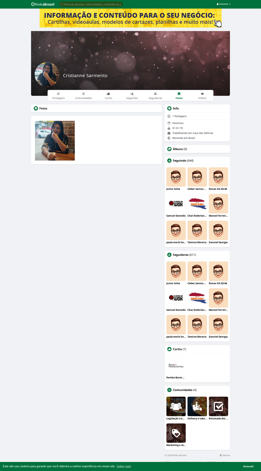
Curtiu (177, 349)
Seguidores (181, 254)
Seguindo (179, 160)
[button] (91, 4)
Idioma (226, 455)
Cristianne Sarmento (85, 75)
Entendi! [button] (248, 466)
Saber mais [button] (124, 466)
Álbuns (178, 149)
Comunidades (182, 390)
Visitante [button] (223, 3)
